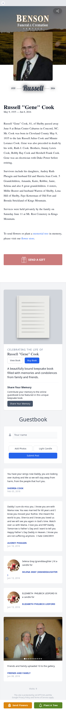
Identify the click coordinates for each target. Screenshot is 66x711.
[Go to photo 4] (30, 658)
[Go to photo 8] (37, 658)
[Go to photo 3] (28, 658)
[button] (33, 639)
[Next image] (59, 639)
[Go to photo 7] (35, 658)
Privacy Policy (24, 697)
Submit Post (33, 455)
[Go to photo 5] (32, 658)
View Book (15, 360)
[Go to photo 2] (26, 658)
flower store (27, 238)
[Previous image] (7, 639)
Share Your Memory (20, 403)
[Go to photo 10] (41, 658)
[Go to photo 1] (24, 659)
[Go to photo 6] (34, 658)
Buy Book (32, 360)
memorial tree (41, 233)
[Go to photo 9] (39, 658)
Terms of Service (41, 697)
